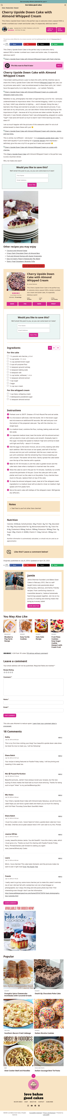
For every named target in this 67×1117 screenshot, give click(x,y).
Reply (60, 737)
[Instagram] (28, 1105)
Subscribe (49, 1101)
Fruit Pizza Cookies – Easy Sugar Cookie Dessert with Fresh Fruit (56, 642)
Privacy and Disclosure (49, 1112)
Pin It (59, 65)
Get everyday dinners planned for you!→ (33, 1)
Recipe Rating (8, 670)
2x (54, 348)
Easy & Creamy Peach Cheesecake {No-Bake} (23, 259)
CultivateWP (46, 1114)
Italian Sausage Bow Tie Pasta (47, 1070)
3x (58, 348)
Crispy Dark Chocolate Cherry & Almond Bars (23, 253)
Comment (7, 677)
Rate (39, 304)
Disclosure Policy (56, 39)
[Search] (2, 5)
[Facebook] (35, 1105)
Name (6, 699)
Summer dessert (39, 141)
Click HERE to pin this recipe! (33, 266)
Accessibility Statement (35, 1112)
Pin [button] (25, 304)
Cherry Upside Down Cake (16, 154)
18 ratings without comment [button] (37, 653)
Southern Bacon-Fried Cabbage (17, 1033)
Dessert (16, 7)
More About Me (34, 606)
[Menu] (65, 5)
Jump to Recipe (50, 29)
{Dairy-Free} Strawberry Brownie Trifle (21, 261)
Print (53, 304)
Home (3, 7)
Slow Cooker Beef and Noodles (17, 1070)
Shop (26, 1101)
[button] (8, 30)
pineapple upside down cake (48, 138)
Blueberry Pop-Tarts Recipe (8, 639)
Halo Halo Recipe (40, 638)
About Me (33, 1101)
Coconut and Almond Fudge (17, 251)
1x (50, 348)
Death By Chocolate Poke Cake (48, 993)
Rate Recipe (60, 29)
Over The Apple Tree (30, 867)
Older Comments (11, 903)
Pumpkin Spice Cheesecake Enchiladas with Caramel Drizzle (18, 994)
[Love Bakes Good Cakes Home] (33, 5)
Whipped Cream (46, 83)
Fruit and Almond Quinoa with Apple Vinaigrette (24, 256)
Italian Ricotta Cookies (44, 1033)
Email (6, 707)
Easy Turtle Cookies (24, 638)
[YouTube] (32, 1105)
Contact (41, 1101)
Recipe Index (9, 7)
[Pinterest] (39, 1105)
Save (12, 304)
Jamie (11, 28)
